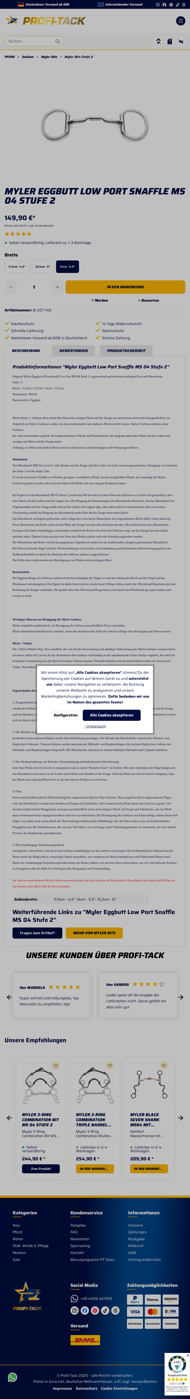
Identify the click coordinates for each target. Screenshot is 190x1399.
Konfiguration (66, 715)
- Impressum (95, 726)
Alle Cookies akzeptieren (111, 715)
